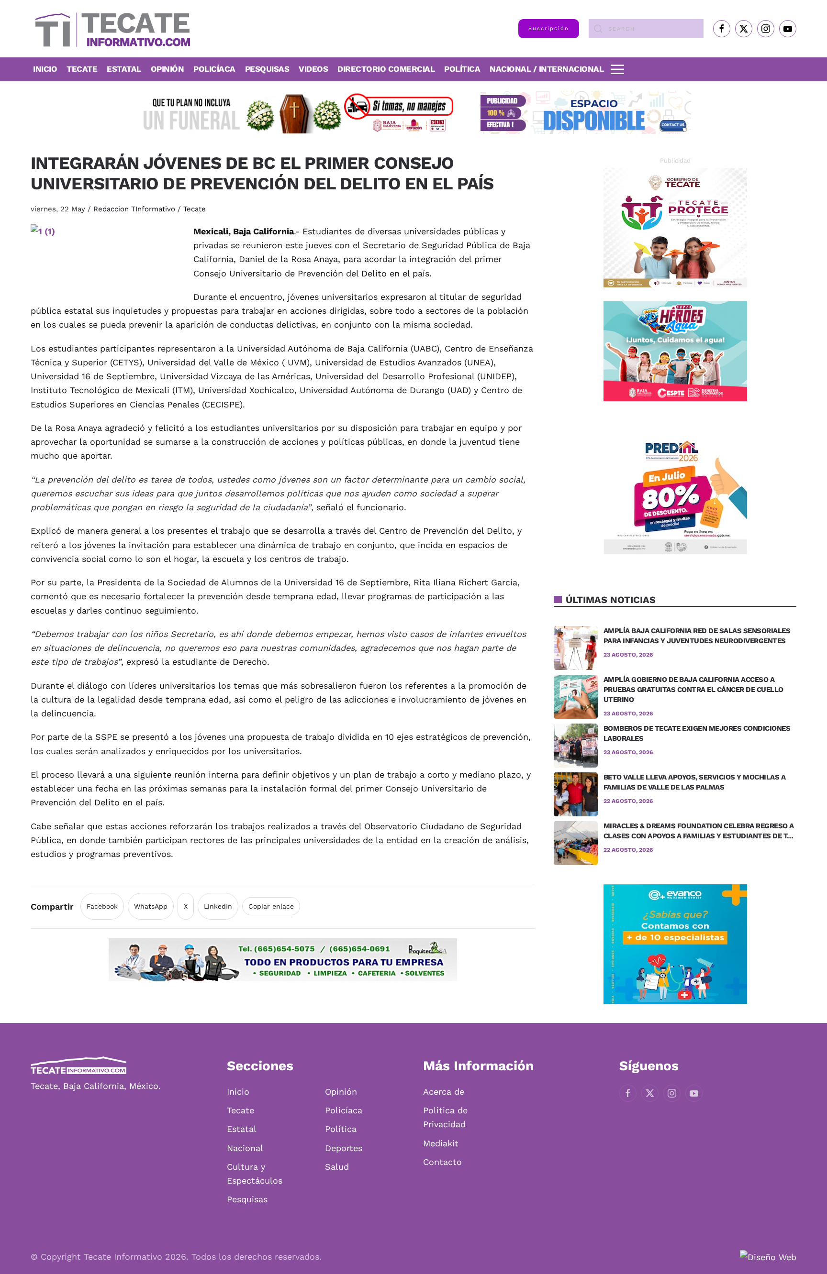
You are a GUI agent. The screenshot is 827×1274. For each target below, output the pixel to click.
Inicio (45, 69)
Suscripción (548, 28)
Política (462, 69)
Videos (313, 69)
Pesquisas (267, 69)
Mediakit (440, 1143)
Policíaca (214, 69)
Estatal (242, 1129)
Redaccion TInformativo (134, 209)
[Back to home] (110, 29)
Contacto (442, 1162)
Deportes (343, 1148)
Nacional (245, 1148)
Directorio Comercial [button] (386, 69)
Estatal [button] (124, 69)
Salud (337, 1167)
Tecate (82, 69)
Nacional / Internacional (546, 69)
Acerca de (443, 1092)
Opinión (167, 69)
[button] (617, 69)
